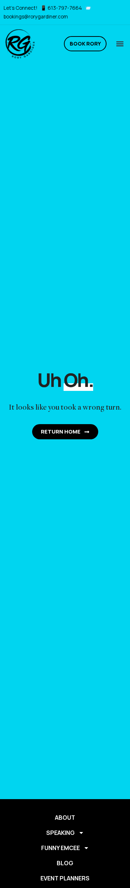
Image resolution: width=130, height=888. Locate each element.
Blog (65, 863)
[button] (120, 44)
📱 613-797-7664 (61, 8)
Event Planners (65, 878)
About (65, 818)
